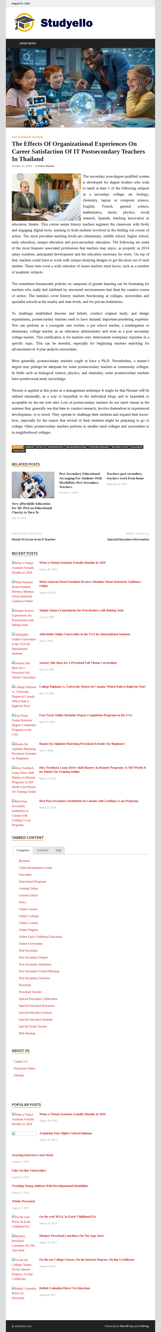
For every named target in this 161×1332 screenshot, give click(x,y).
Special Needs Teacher (33, 1026)
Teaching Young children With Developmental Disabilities (50, 1186)
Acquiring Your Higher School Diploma (65, 1133)
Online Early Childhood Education (40, 936)
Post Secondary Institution (35, 964)
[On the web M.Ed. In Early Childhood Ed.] (24, 1217)
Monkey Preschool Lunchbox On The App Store (71, 1235)
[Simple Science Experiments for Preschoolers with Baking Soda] (24, 611)
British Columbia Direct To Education (64, 1288)
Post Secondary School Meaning (39, 971)
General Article (28, 895)
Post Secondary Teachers (27, 137)
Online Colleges (29, 916)
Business (24, 861)
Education (25, 874)
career (29, 446)
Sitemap (19, 1075)
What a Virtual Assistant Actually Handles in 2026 (72, 562)
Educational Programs (32, 881)
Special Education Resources (37, 1005)
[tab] (23, 850)
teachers (136, 446)
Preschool (25, 985)
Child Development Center (35, 867)
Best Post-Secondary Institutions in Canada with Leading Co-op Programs (88, 801)
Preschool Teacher (30, 992)
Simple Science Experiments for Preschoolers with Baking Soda (81, 610)
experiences (55, 446)
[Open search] (145, 43)
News (22, 902)
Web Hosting (27, 1033)
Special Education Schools (35, 1012)
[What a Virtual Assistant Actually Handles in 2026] (24, 563)
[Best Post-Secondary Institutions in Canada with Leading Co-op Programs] (24, 801)
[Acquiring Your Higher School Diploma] (24, 1133)
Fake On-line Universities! (29, 1170)
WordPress (127, 1326)
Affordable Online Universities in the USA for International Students (84, 634)
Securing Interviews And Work (32, 1155)
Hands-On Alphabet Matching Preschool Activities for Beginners (82, 743)
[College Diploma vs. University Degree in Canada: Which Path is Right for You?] (24, 687)
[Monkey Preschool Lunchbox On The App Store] (24, 1236)
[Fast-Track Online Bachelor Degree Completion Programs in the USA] (24, 715)
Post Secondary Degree (33, 957)
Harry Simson (46, 166)
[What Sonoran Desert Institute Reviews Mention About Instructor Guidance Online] (24, 582)
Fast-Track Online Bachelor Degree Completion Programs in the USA (85, 715)
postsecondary (99, 446)
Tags (58, 850)
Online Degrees (28, 929)
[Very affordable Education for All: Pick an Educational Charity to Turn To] (33, 486)
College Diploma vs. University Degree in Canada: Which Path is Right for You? (92, 686)
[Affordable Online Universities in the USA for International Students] (24, 634)
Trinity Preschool (23, 1201)
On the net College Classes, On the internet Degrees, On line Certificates (86, 1259)
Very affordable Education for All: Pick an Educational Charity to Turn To (32, 508)
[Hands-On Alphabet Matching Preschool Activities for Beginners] (24, 744)
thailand (19, 450)
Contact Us (21, 1061)
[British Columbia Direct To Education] (24, 1288)
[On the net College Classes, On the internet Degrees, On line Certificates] (24, 1260)
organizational (76, 446)
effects (41, 446)
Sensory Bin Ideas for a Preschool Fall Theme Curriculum (78, 662)
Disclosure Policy (25, 1068)
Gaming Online (28, 888)
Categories (22, 850)
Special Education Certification (38, 998)
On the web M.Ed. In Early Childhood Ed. (67, 1216)
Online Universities (31, 943)
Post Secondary (28, 950)
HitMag (144, 1326)
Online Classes (28, 909)
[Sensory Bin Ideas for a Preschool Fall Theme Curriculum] (24, 663)
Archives (42, 850)
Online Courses (28, 923)
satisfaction (120, 446)
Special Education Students (36, 1019)
